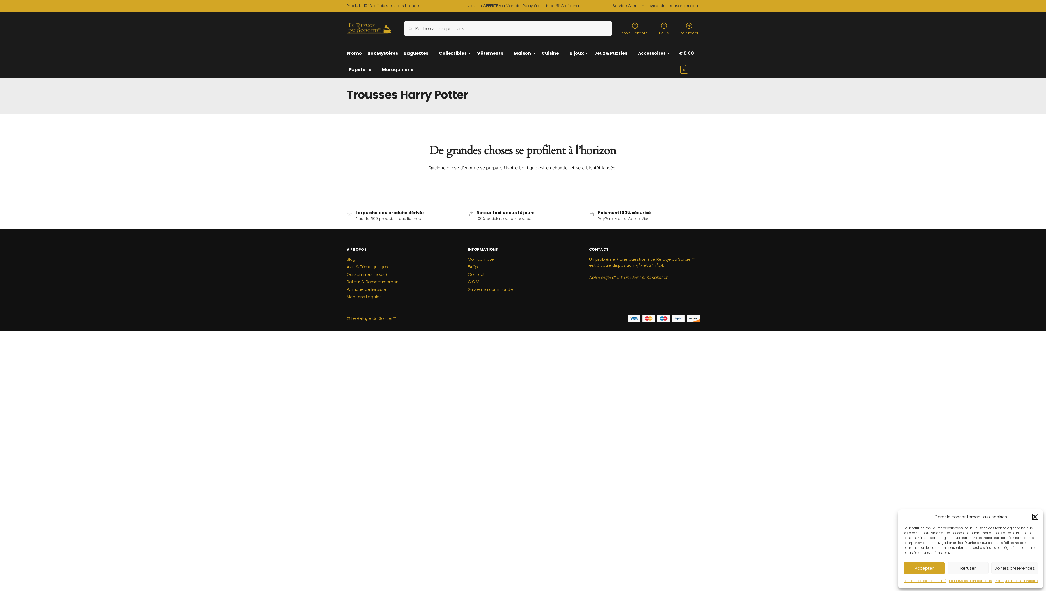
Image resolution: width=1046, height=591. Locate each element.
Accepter (924, 568)
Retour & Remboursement (373, 282)
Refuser (968, 568)
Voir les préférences (1014, 568)
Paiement (689, 33)
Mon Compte (635, 33)
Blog (351, 259)
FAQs (664, 33)
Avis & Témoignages (367, 267)
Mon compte (481, 259)
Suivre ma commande (490, 289)
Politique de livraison (367, 289)
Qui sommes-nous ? (367, 274)
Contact (476, 274)
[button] (1035, 517)
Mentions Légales (364, 297)
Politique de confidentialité (925, 580)
